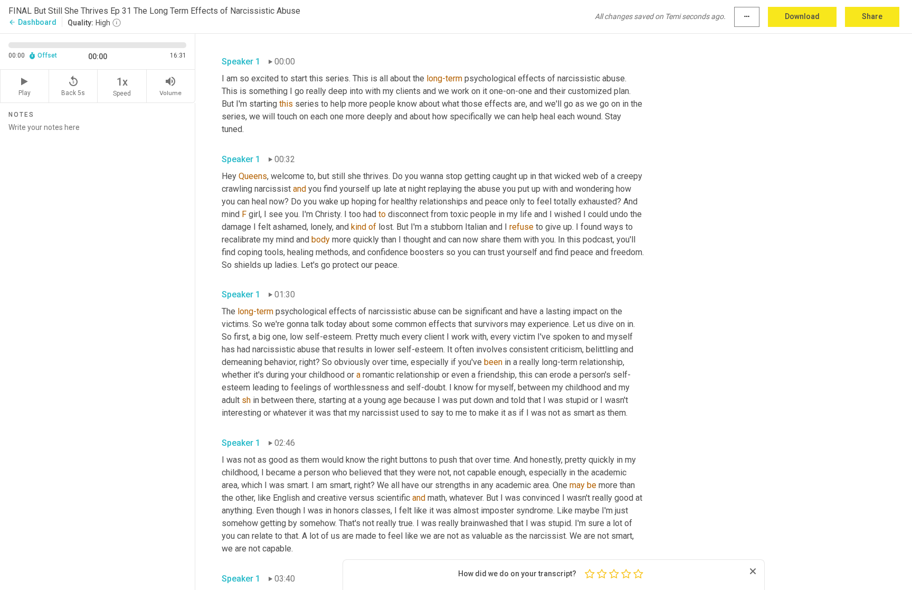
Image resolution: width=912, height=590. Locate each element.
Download (802, 16)
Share (872, 16)
